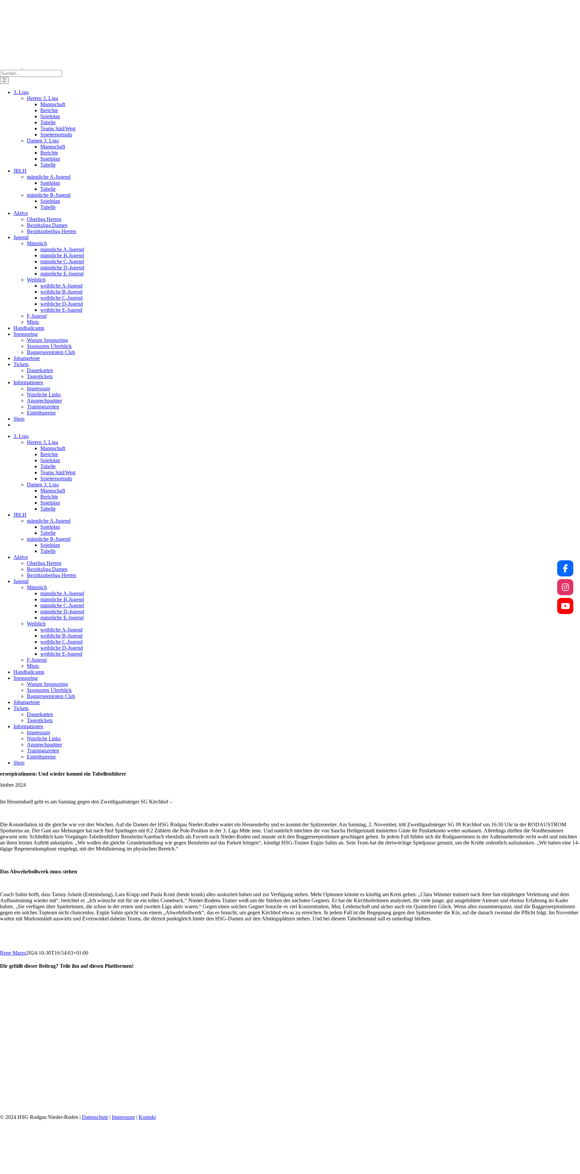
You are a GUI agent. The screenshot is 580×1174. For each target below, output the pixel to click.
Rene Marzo (13, 953)
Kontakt (147, 1117)
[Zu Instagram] (565, 587)
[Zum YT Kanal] (565, 606)
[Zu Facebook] (565, 568)
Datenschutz (95, 1117)
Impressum (123, 1117)
